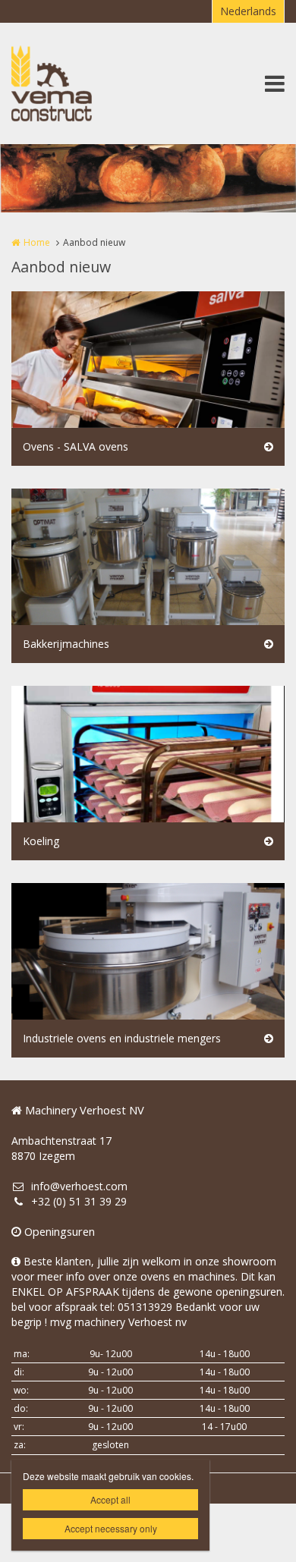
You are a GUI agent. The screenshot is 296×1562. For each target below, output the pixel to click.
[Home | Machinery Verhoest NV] (74, 83)
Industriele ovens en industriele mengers (122, 1038)
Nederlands (248, 11)
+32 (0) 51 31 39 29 (79, 1201)
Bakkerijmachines (66, 643)
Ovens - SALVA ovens (75, 446)
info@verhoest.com (79, 1186)
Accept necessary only (111, 1528)
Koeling (41, 841)
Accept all (110, 1499)
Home (37, 242)
